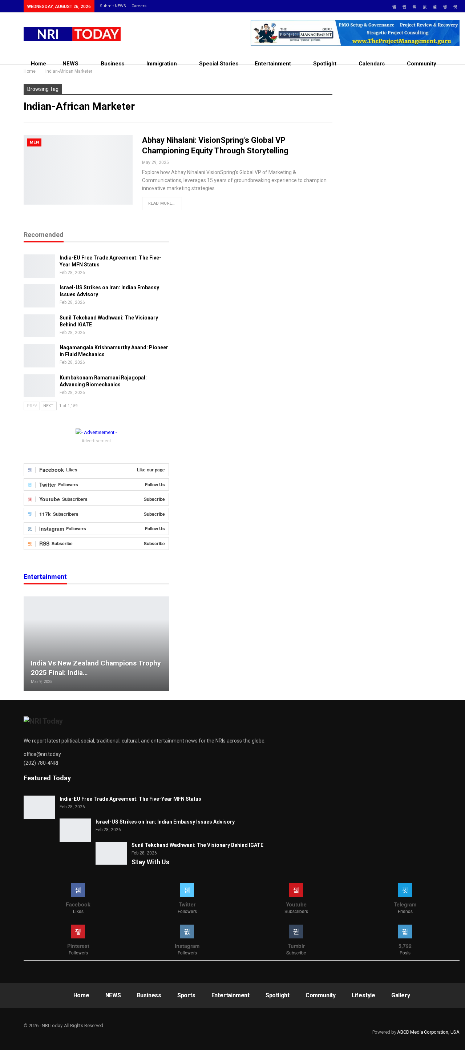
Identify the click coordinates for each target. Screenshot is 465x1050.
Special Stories (218, 63)
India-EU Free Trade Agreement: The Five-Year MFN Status (130, 799)
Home (38, 63)
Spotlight (324, 63)
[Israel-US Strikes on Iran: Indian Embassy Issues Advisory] (39, 295)
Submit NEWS (113, 6)
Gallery (400, 995)
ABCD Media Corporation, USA (428, 1032)
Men (34, 142)
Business (112, 63)
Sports (186, 995)
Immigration (161, 63)
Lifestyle (363, 995)
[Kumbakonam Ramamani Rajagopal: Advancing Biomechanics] (39, 386)
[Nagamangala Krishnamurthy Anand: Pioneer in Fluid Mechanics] (39, 355)
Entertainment (273, 63)
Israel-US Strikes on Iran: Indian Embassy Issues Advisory (165, 822)
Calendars (372, 63)
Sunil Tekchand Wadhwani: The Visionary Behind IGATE (197, 845)
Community (421, 63)
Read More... (162, 203)
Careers (139, 6)
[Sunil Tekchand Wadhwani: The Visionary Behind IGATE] (39, 326)
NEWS (70, 63)
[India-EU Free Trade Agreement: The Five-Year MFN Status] (39, 266)
